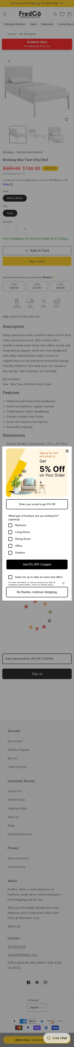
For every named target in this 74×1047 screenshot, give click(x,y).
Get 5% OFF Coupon (37, 564)
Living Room (22, 532)
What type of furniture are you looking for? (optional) (33, 517)
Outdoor (20, 552)
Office (18, 545)
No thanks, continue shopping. (37, 592)
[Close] (67, 451)
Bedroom (20, 525)
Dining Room (23, 538)
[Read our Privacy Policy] (63, 583)
